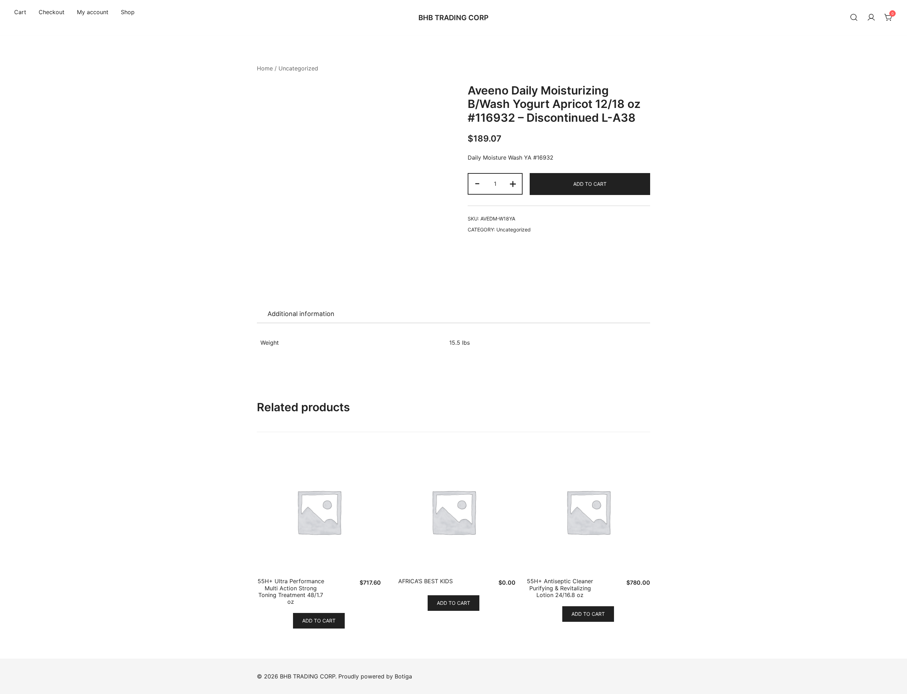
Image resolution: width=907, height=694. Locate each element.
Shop (128, 12)
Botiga (403, 676)
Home (265, 68)
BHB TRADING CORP (453, 17)
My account (92, 12)
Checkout (51, 12)
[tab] (301, 314)
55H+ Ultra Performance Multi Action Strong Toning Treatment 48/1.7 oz (291, 591)
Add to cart (590, 184)
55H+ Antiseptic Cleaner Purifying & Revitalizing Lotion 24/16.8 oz (560, 588)
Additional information (300, 313)
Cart (20, 12)
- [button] (477, 183)
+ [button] (513, 183)
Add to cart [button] (319, 621)
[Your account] (871, 17)
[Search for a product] (854, 18)
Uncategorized (298, 68)
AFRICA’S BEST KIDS (425, 581)
